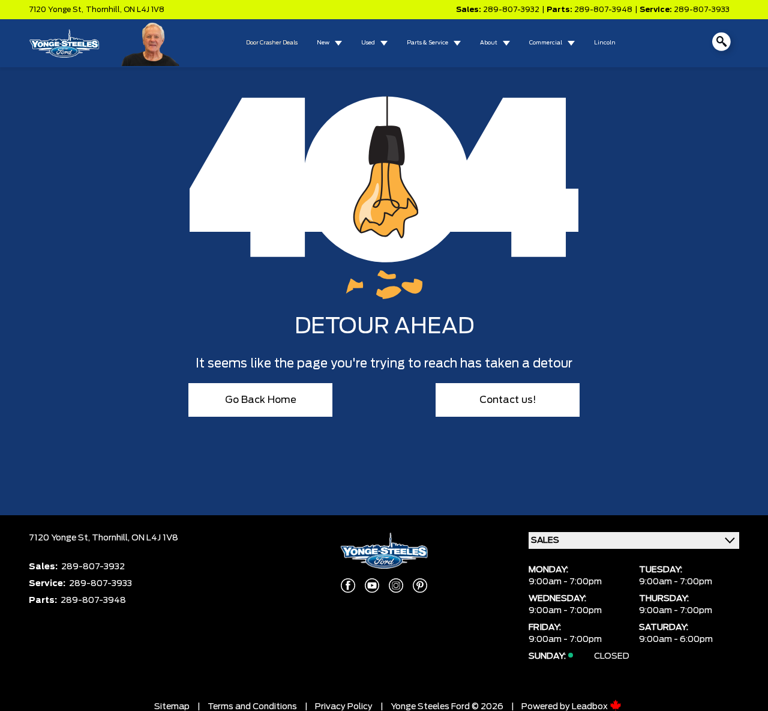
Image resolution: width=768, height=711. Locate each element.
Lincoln (605, 43)
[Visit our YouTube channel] (372, 585)
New (323, 43)
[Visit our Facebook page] (348, 585)
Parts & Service (427, 43)
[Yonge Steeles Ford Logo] (64, 43)
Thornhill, (105, 9)
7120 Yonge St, (56, 9)
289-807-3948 (603, 9)
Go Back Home (260, 400)
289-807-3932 (511, 9)
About (488, 43)
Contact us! (507, 400)
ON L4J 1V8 (144, 9)
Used (368, 43)
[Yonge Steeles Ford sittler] (150, 42)
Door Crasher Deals (272, 43)
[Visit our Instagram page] (396, 585)
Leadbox (591, 707)
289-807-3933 (702, 9)
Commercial (545, 43)
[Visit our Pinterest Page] (420, 585)
